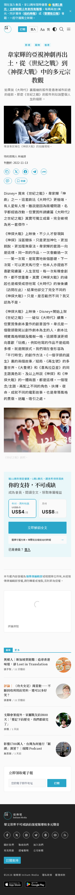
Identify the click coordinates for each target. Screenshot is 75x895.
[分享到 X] (16, 172)
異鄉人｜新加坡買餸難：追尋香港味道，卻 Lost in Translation (27, 661)
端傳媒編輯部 (34, 576)
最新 (8, 650)
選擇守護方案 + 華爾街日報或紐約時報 (31, 539)
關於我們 (9, 844)
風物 (37, 44)
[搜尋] (61, 29)
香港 (47, 44)
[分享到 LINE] (44, 172)
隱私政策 (47, 874)
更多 (17, 650)
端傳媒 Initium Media (26, 874)
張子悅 (7, 669)
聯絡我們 (24, 844)
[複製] (7, 172)
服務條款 (60, 874)
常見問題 (9, 850)
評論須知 (13, 626)
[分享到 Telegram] (35, 172)
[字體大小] (42, 29)
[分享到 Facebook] (25, 172)
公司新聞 (38, 850)
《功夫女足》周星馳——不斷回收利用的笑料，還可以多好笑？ (27, 690)
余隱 (6, 729)
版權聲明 (24, 850)
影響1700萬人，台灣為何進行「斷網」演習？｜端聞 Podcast (27, 746)
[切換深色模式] (54, 29)
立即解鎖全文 (37, 528)
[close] (70, 11)
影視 (27, 44)
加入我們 (38, 844)
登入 (27, 549)
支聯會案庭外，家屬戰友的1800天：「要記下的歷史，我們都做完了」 (26, 719)
